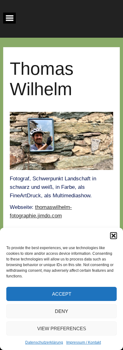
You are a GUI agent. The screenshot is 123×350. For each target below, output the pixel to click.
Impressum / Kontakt (83, 342)
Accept (61, 294)
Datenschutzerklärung (44, 342)
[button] (113, 235)
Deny (61, 311)
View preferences (61, 328)
